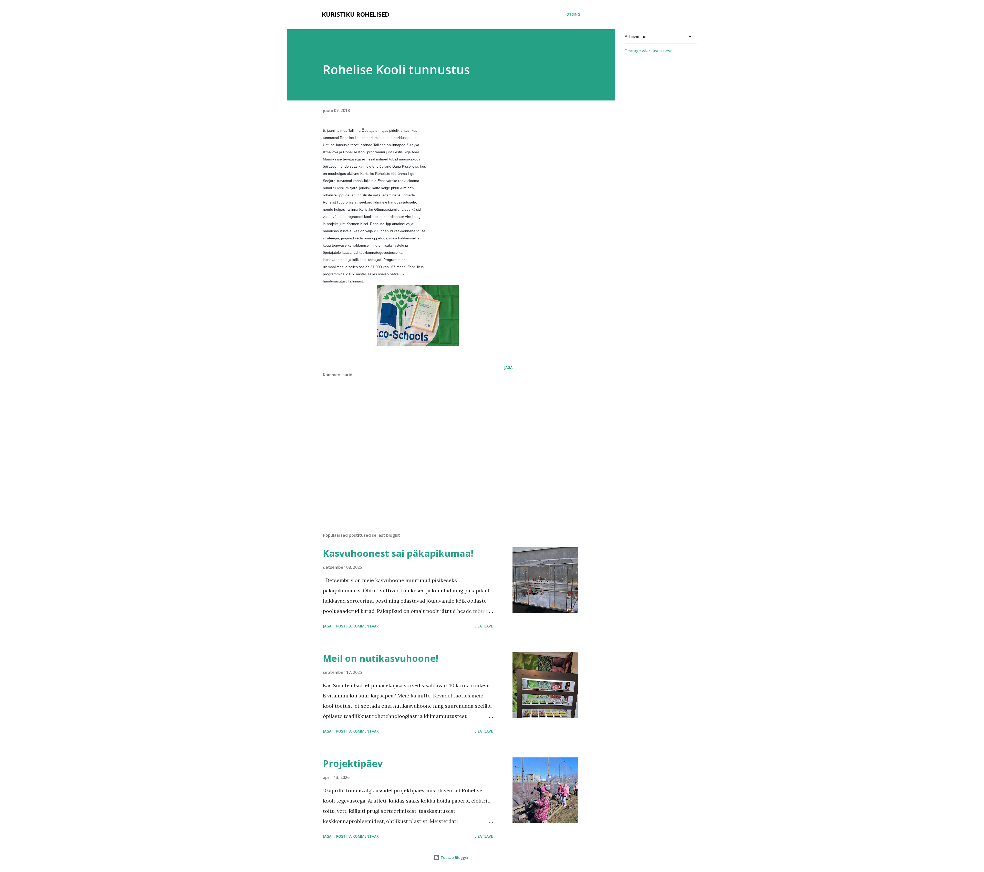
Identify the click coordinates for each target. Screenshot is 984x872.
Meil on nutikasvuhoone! (380, 658)
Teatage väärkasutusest (648, 51)
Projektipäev (353, 763)
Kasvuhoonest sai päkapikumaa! (398, 553)
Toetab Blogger (454, 857)
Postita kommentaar (357, 626)
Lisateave (484, 626)
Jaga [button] (508, 367)
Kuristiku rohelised (355, 14)
